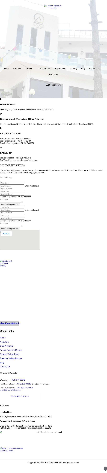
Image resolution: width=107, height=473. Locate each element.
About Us (17, 69)
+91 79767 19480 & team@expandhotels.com (16, 389)
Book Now (53, 75)
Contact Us (94, 69)
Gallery (73, 69)
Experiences (61, 69)
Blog (83, 69)
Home (6, 69)
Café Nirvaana (44, 69)
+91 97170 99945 (18, 380)
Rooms (29, 69)
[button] (30, 69)
